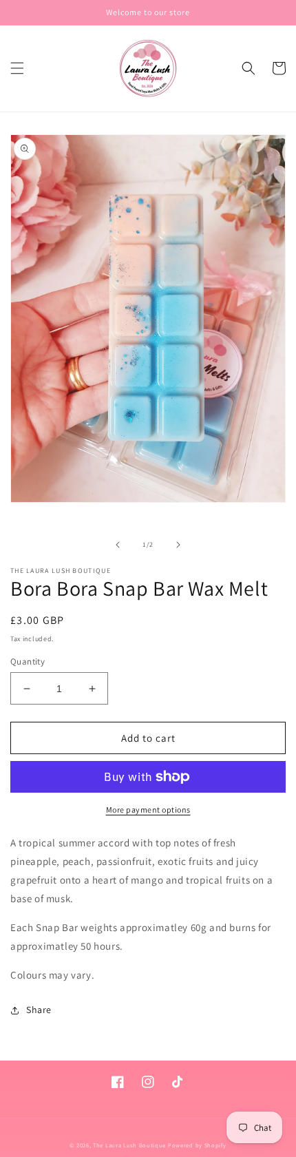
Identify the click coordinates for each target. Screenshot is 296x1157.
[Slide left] (118, 545)
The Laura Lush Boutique (129, 1145)
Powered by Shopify (197, 1145)
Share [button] (39, 1009)
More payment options (148, 809)
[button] (17, 68)
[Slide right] (178, 545)
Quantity (27, 661)
